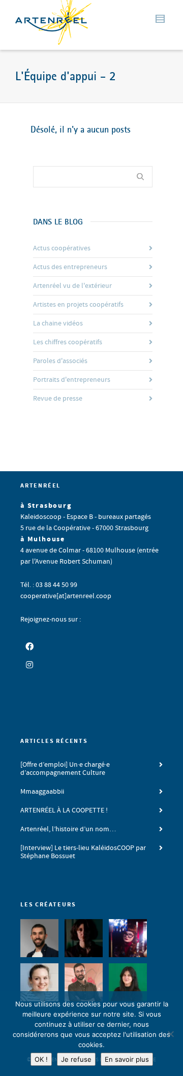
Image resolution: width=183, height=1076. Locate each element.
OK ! (41, 1059)
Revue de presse (57, 398)
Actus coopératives (61, 248)
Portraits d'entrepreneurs (71, 379)
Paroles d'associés (60, 361)
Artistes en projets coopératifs (78, 304)
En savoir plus (127, 1059)
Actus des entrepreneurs (70, 267)
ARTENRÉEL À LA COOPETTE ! (64, 810)
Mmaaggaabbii (42, 791)
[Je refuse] (170, 1034)
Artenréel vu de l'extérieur (72, 285)
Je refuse (76, 1059)
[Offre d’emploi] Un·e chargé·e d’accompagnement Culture (65, 768)
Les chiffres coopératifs (67, 342)
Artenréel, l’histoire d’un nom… (68, 829)
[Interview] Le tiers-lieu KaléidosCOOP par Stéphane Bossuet (83, 852)
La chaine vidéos (58, 323)
